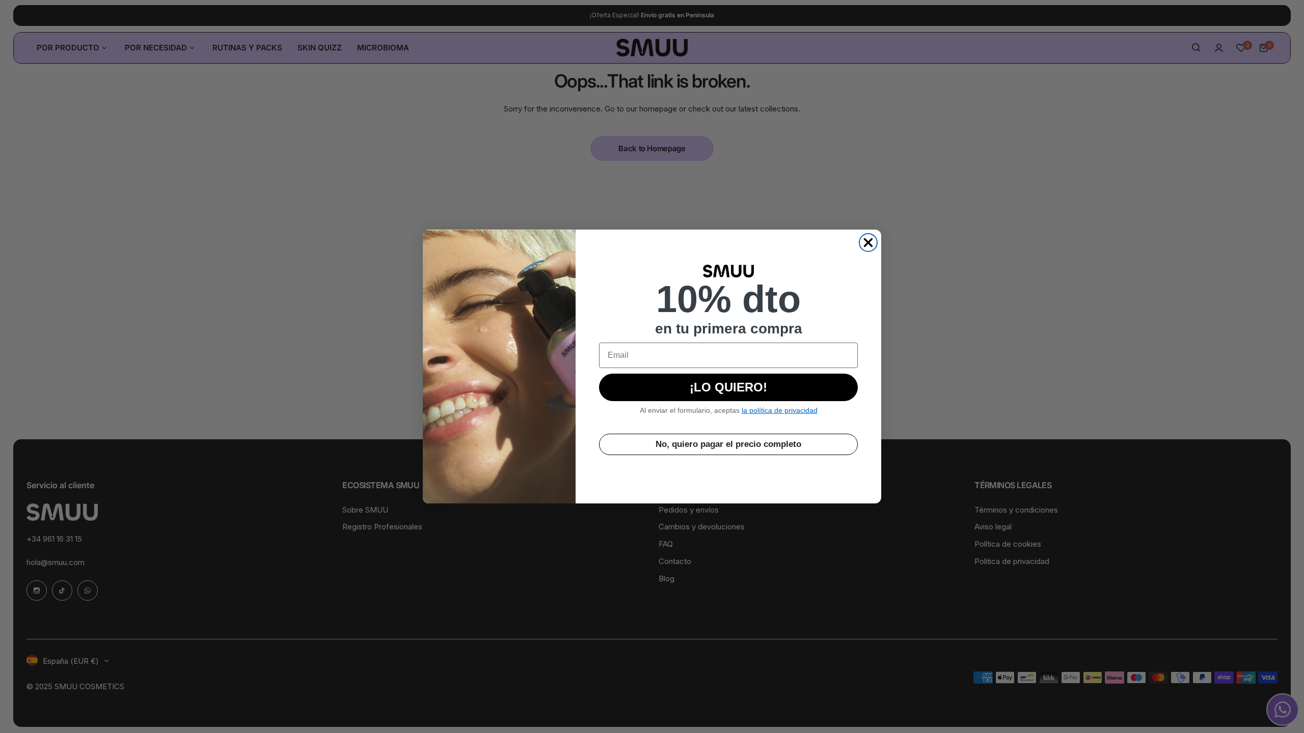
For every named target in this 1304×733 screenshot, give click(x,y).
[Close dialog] (868, 242)
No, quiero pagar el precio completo (728, 444)
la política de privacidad (780, 410)
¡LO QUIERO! (728, 387)
